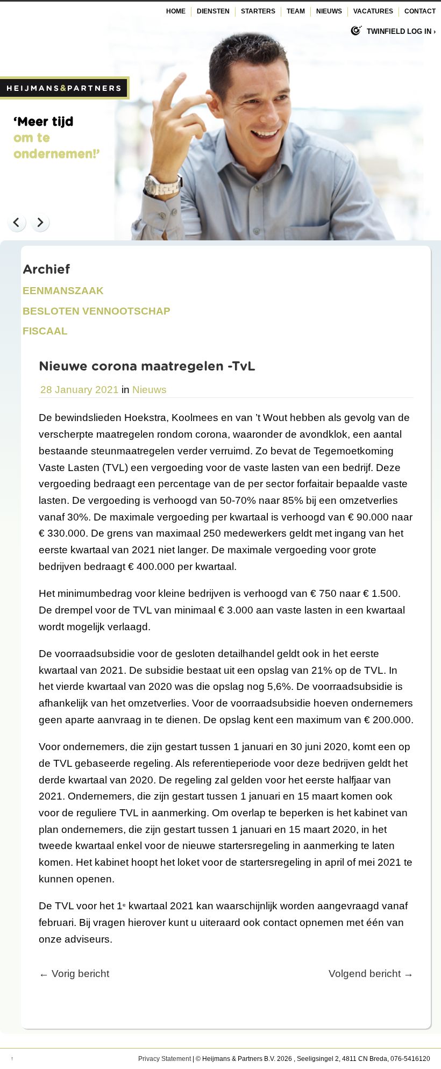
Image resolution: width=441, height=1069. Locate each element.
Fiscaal (45, 331)
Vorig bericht (74, 973)
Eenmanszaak (63, 291)
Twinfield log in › (401, 31)
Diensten (213, 11)
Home (176, 11)
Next (40, 222)
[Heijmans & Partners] (65, 96)
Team (296, 11)
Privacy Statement (164, 1059)
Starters (258, 11)
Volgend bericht (371, 973)
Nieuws (329, 11)
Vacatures (373, 11)
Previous (16, 222)
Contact (420, 11)
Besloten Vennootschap (96, 311)
